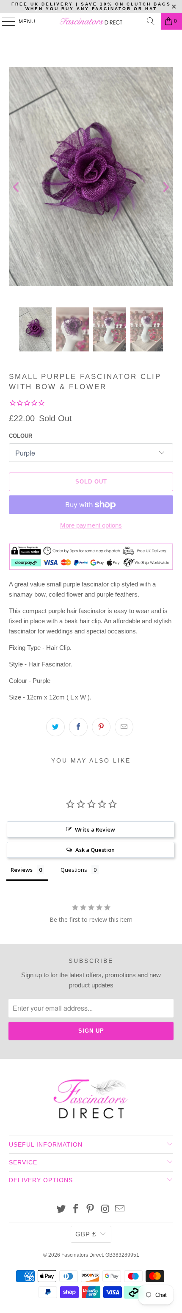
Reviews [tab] (22, 869)
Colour (20, 436)
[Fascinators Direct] (91, 21)
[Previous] (16, 187)
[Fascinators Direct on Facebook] (75, 1209)
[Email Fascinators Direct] (120, 1209)
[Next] (165, 187)
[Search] (151, 21)
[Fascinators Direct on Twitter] (61, 1209)
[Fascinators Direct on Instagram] (105, 1209)
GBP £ (85, 1234)
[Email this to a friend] (124, 727)
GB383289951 (122, 1255)
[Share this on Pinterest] (101, 727)
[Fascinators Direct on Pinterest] (90, 1209)
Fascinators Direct (82, 1255)
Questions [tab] (74, 869)
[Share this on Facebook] (78, 727)
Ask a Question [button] (95, 850)
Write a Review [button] (95, 829)
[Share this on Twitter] (55, 727)
